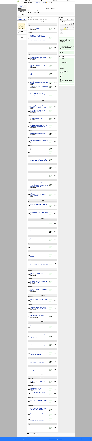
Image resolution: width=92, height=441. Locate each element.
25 (63, 28)
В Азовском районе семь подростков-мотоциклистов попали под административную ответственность (38, 106)
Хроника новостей (21, 11)
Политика (61, 61)
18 (63, 27)
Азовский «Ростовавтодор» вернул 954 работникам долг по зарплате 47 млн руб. (39, 263)
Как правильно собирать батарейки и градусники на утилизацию (38, 58)
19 (65, 27)
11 (34, 12)
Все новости (62, 84)
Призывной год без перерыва (36, 148)
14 (69, 26)
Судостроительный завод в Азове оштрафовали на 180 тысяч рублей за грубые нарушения (38, 194)
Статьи (61, 59)
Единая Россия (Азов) (63, 42)
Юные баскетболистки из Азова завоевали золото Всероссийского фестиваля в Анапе (39, 167)
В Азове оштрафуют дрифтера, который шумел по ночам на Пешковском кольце (38, 159)
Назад (22, 6)
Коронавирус (20, 8)
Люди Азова (61, 66)
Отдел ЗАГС (61, 77)
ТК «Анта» (61, 51)
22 (71, 27)
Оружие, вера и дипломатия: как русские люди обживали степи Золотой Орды (38, 126)
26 (65, 28)
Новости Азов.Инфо (21, 14)
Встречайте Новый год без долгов (37, 381)
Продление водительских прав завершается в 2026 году (36, 389)
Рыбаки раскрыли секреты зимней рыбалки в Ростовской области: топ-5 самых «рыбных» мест (39, 336)
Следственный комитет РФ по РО (65, 49)
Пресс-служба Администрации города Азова (67, 46)
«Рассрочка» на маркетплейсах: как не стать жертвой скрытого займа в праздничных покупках (38, 409)
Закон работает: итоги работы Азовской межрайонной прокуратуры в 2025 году (38, 308)
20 (67, 27)
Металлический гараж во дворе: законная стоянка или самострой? (39, 427)
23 (73, 27)
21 (69, 27)
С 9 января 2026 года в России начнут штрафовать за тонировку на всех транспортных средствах (38, 353)
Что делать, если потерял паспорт (37, 247)
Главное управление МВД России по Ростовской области (65, 41)
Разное (61, 79)
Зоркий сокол (62, 72)
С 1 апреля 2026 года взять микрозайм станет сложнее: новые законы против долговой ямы (38, 255)
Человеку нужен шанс (35, 28)
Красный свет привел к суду (36, 118)
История (61, 75)
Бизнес (61, 63)
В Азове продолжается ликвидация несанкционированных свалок (37, 111)
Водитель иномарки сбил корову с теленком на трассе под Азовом (37, 47)
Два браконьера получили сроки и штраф (39, 86)
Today (61, 32)
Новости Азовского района (64, 62)
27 (67, 28)
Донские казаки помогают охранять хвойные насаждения (38, 393)
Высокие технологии (63, 82)
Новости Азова (62, 58)
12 (65, 26)
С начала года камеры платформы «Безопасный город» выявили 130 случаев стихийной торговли (39, 94)
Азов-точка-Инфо (62, 37)
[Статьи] (50, 95)
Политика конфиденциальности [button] (55, 439)
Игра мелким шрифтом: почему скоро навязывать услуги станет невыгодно (38, 344)
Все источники (62, 53)
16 (73, 26)
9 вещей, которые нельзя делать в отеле (38, 133)
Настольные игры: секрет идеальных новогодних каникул (38, 369)
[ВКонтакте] (43, 2)
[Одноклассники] (44, 2)
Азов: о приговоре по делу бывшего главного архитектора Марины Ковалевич (39, 223)
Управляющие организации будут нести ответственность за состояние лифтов (38, 414)
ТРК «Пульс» (61, 52)
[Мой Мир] (46, 2)
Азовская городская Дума (64, 39)
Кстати (61, 76)
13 (67, 26)
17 (38, 12)
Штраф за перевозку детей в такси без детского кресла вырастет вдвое (38, 401)
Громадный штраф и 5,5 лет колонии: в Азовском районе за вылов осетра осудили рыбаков (39, 82)
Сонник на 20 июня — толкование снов (38, 152)
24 (61, 28)
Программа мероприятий (64, 71)
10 (61, 26)
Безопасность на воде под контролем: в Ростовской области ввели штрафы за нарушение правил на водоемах (38, 419)
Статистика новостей (21, 13)
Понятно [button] (86, 439)
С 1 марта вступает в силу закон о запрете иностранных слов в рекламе (39, 300)
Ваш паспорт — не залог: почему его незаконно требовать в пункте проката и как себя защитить (39, 327)
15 (71, 26)
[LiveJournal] (45, 2)
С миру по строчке (62, 65)
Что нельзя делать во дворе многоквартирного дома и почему (37, 361)
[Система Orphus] (21, 28)
